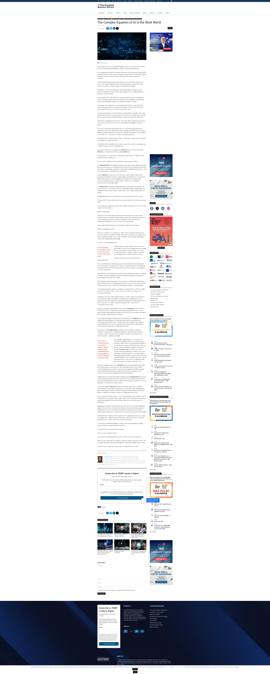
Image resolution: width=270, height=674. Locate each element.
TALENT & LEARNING (135, 13)
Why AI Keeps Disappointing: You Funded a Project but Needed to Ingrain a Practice (138, 536)
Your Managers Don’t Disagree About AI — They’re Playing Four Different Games (138, 553)
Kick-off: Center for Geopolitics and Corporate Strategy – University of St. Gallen (163, 388)
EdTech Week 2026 (158, 521)
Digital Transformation (115, 18)
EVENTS (167, 13)
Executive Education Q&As (157, 302)
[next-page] (100, 557)
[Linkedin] (114, 28)
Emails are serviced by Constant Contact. (126, 493)
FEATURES (159, 13)
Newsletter (130, 0)
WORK (125, 13)
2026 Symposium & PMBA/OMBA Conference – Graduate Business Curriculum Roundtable (162, 527)
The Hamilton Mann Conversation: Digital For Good (133, 18)
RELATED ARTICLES (102, 520)
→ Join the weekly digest (122, 498)
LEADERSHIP (101, 13)
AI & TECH (110, 13)
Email (101, 484)
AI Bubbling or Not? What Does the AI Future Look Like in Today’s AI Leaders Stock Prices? (105, 553)
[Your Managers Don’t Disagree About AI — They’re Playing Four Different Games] (138, 544)
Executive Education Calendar (157, 304)
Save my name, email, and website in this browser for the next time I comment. (117, 590)
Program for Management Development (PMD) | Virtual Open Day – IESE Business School (162, 373)
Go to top (144, 449)
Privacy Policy (167, 667)
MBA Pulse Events (155, 306)
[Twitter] (110, 28)
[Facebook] (107, 28)
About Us (102, 0)
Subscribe (125, 0)
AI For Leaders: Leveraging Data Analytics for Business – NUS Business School (162, 380)
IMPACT (145, 13)
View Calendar (153, 392)
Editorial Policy (152, 0)
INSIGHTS (152, 13)
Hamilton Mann (103, 62)
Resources (114, 0)
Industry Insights (154, 298)
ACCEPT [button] (135, 669)
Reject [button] (135, 672)
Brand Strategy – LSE (159, 438)
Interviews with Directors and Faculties (159, 296)
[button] (171, 0)
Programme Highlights (156, 294)
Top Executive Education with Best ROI (159, 290)
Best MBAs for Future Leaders (158, 292)
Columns (121, 18)
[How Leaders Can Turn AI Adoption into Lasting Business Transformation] (105, 528)
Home (98, 0)
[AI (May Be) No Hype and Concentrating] (122, 544)
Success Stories (154, 300)
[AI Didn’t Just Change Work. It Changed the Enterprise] (122, 528)
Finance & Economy (101, 549)
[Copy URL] (117, 28)
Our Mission (119, 0)
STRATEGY (117, 13)
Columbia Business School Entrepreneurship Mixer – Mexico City (163, 343)
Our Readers (108, 0)
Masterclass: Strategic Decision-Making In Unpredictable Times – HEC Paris (163, 444)
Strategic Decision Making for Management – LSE (161, 433)
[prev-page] (98, 557)
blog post (103, 506)
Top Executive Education (138, 0)
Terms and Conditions (178, 667)
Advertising (146, 0)
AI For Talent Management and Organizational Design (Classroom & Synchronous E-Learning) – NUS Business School (163, 458)
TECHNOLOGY (104, 16)
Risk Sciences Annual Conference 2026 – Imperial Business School (162, 355)
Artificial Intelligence (112, 16)
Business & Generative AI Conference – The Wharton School (163, 366)
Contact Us (159, 0)
